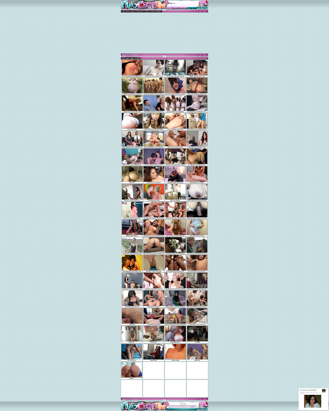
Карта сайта (183, 403)
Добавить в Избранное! (130, 55)
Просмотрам (197, 58)
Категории (169, 8)
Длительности (204, 58)
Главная (175, 7)
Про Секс (170, 3)
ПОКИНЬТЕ (192, 407)
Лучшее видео (183, 7)
